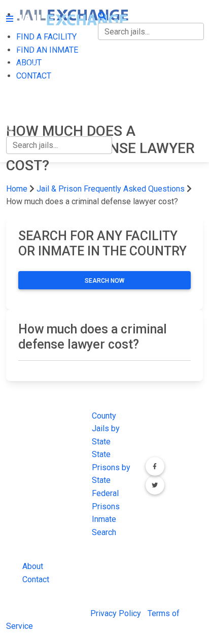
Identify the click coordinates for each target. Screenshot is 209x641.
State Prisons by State (111, 467)
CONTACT (23, 109)
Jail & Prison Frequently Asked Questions (111, 189)
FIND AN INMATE (37, 66)
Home (16, 189)
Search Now (104, 280)
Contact (35, 579)
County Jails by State (106, 428)
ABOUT (18, 87)
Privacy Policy (115, 613)
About (32, 566)
